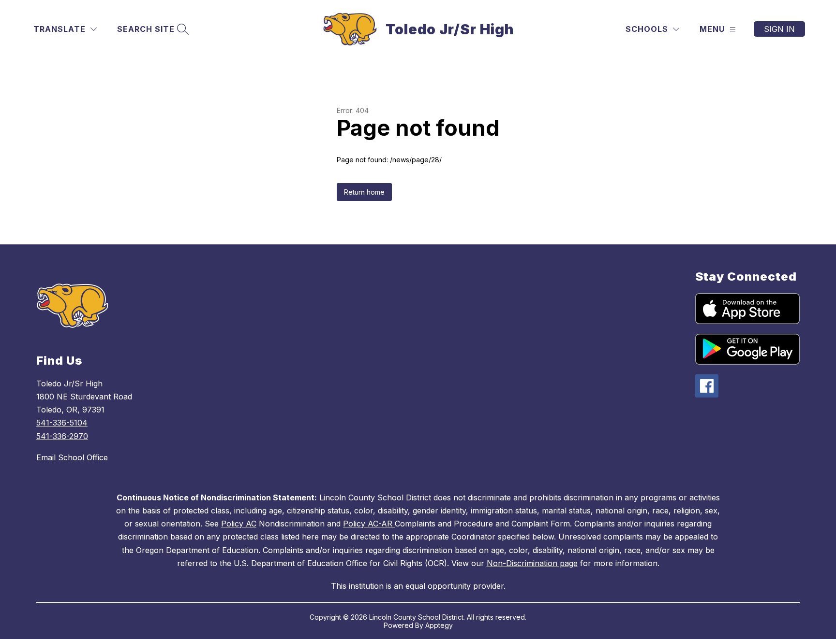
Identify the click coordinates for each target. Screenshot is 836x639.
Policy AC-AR (369, 523)
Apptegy (439, 625)
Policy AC (238, 523)
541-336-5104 (62, 422)
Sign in (779, 29)
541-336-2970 (62, 436)
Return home (364, 192)
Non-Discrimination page (532, 563)
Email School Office (72, 457)
